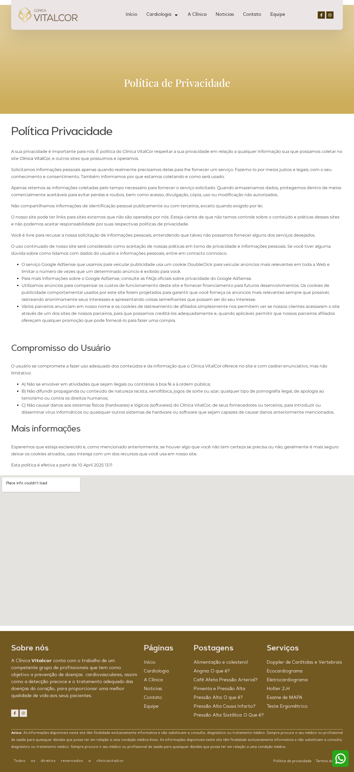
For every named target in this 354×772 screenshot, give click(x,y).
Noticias (225, 14)
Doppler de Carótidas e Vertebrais (304, 662)
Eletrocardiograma (287, 680)
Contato (252, 14)
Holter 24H (278, 689)
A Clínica (197, 14)
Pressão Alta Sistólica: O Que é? (229, 715)
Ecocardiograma (284, 671)
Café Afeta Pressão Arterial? (226, 680)
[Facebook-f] (321, 15)
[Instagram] (330, 15)
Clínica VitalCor (35, 158)
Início (131, 14)
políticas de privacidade (163, 224)
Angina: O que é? (212, 671)
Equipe (277, 14)
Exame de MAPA (284, 698)
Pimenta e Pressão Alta (219, 689)
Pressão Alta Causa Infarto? (225, 706)
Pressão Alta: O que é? (218, 698)
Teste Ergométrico (287, 706)
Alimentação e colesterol (221, 662)
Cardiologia (158, 14)
